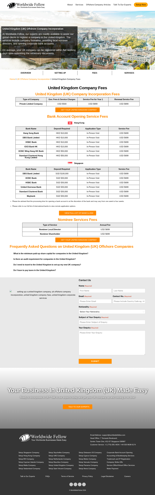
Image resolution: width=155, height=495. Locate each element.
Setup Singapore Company (29, 452)
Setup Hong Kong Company (29, 456)
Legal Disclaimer (107, 476)
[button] (77, 253)
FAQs (47, 476)
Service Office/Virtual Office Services (121, 465)
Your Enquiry (88, 328)
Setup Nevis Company (87, 468)
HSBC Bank (31, 142)
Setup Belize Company (87, 459)
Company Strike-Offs (115, 462)
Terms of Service (67, 476)
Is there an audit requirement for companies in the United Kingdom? (44, 259)
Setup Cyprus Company (88, 456)
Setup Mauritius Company (58, 462)
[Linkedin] (75, 484)
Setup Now (141, 5)
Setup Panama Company (88, 465)
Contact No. (122, 296)
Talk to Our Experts (27, 476)
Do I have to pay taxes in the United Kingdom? (34, 270)
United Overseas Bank (31, 187)
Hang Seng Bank (31, 133)
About (70, 5)
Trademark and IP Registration (118, 459)
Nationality (88, 307)
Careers (127, 476)
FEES (94, 73)
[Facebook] (71, 484)
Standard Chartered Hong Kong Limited (31, 157)
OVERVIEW (26, 73)
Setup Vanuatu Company (88, 462)
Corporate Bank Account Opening (119, 452)
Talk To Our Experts (122, 5)
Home (12, 79)
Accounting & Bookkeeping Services (120, 456)
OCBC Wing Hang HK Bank (31, 151)
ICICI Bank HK (31, 147)
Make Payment (112, 468)
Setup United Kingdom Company (61, 465)
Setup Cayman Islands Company (31, 462)
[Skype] (79, 484)
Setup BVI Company (26, 459)
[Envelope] (84, 484)
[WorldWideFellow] (26, 7)
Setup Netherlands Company (60, 459)
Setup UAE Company (57, 456)
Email (85, 296)
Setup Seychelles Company (59, 452)
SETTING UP (60, 73)
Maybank (31, 196)
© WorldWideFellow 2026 (77, 490)
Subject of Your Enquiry (93, 317)
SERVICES (129, 73)
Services (79, 5)
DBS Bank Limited (31, 138)
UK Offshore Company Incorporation (33, 79)
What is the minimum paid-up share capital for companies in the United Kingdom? (50, 253)
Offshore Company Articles (98, 5)
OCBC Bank (31, 178)
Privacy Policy (87, 476)
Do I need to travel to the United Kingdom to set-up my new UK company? (47, 265)
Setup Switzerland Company (29, 468)
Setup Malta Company (27, 465)
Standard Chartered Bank (31, 192)
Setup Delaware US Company (90, 452)
